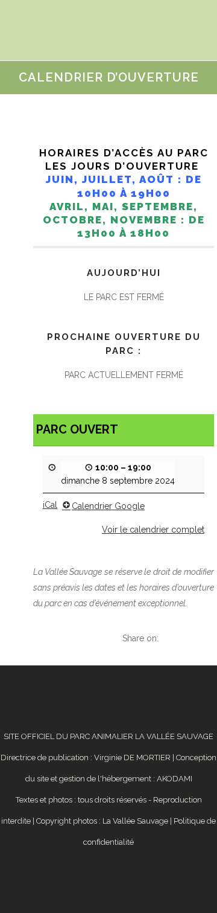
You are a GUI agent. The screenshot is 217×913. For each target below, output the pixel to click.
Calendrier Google (108, 506)
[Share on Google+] (189, 638)
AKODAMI (174, 778)
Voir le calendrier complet (153, 529)
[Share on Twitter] (177, 638)
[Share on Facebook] (164, 638)
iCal (50, 505)
